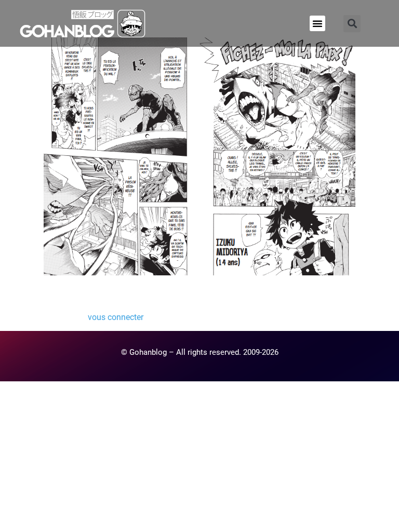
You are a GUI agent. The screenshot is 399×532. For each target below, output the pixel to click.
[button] (317, 23)
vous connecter (115, 317)
